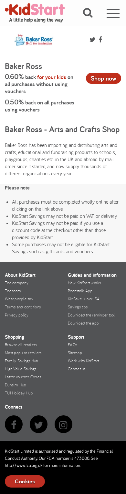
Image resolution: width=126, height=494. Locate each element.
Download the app (83, 322)
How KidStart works (84, 282)
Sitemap (75, 352)
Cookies (25, 481)
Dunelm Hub (15, 384)
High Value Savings (21, 368)
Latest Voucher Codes (23, 376)
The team (13, 290)
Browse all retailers (21, 344)
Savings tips (78, 306)
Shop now (103, 78)
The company (16, 282)
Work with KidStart (83, 360)
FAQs (72, 344)
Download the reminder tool (91, 314)
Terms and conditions (23, 306)
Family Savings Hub (21, 360)
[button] (91, 20)
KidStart (39, 13)
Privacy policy (17, 314)
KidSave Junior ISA (84, 298)
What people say (19, 298)
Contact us (77, 368)
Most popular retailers (23, 352)
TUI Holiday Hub (19, 392)
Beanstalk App (80, 290)
